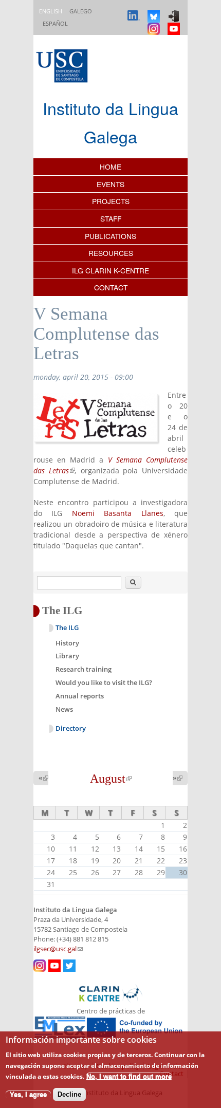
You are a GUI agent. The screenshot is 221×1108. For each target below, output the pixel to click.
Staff (110, 218)
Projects (111, 201)
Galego (80, 11)
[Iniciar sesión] (175, 11)
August (111, 778)
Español (55, 23)
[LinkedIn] (134, 11)
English (50, 11)
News (64, 709)
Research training (84, 669)
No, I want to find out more (129, 1076)
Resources (110, 253)
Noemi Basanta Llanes (117, 513)
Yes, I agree (28, 1094)
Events (110, 184)
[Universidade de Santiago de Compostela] (63, 67)
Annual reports (80, 695)
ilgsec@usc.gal (58, 949)
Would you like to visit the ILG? (104, 682)
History (67, 643)
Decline (69, 1094)
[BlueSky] (155, 11)
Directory (71, 728)
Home (110, 166)
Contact (110, 287)
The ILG (67, 627)
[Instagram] (155, 23)
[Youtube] (175, 23)
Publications (110, 236)
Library (67, 655)
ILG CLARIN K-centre (110, 270)
